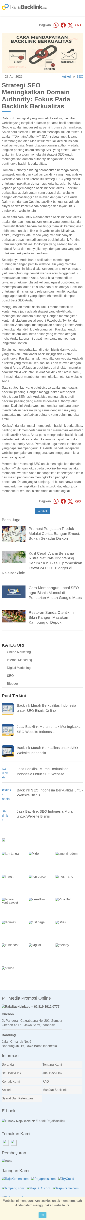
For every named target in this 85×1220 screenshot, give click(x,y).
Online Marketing (19, 652)
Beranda (8, 1064)
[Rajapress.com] (44, 1181)
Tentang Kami (52, 1064)
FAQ (45, 1081)
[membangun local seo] (14, 591)
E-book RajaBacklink (50, 1121)
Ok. (42, 1215)
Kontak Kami (11, 1081)
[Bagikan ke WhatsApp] (56, 25)
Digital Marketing (19, 667)
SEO (79, 76)
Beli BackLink (11, 1073)
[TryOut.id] (67, 1181)
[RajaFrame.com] (66, 1190)
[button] (79, 840)
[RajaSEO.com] (39, 1190)
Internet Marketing (19, 660)
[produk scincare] (14, 557)
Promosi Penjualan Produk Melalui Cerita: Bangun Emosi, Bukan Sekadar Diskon (54, 534)
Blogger (12, 683)
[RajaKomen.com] (16, 1181)
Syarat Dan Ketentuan (17, 1098)
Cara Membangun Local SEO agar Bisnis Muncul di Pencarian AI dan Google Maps (55, 593)
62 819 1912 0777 (46, 1006)
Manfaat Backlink (54, 1090)
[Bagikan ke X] (70, 25)
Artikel (66, 76)
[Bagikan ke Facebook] (63, 25)
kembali (42, 511)
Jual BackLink (52, 1073)
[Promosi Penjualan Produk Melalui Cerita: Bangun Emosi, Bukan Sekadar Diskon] (14, 535)
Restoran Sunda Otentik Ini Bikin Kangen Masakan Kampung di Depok (52, 617)
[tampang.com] (14, 1190)
